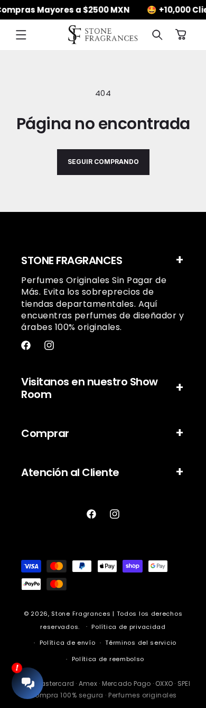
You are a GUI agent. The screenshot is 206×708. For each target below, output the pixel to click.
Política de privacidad (128, 627)
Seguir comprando (103, 162)
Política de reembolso (108, 659)
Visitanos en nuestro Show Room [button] (89, 388)
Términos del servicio (140, 642)
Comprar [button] (45, 433)
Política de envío (68, 642)
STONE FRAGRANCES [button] (71, 260)
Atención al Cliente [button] (70, 472)
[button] (21, 34)
